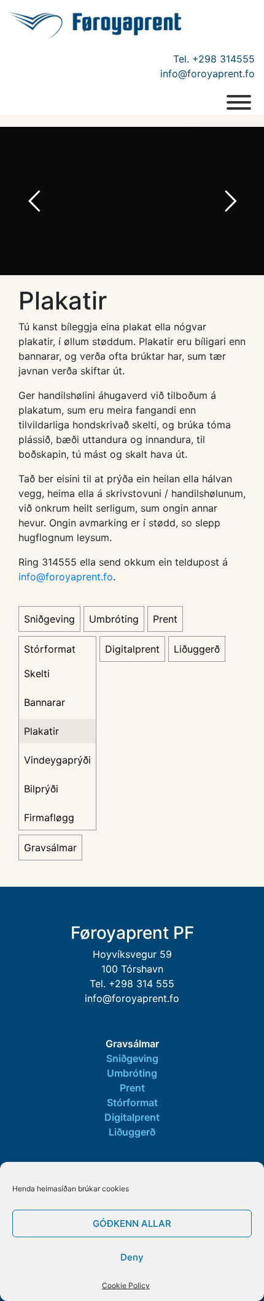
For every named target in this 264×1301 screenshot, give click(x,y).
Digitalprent (132, 649)
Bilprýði (41, 789)
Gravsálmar (50, 847)
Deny (132, 1257)
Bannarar (44, 702)
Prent (165, 619)
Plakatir (41, 731)
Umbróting (114, 619)
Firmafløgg (49, 817)
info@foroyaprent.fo (207, 73)
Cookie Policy (126, 1285)
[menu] (239, 102)
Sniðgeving (49, 619)
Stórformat (50, 649)
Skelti (37, 673)
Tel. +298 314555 (214, 59)
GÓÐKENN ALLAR (132, 1223)
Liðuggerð (197, 649)
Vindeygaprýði (57, 760)
